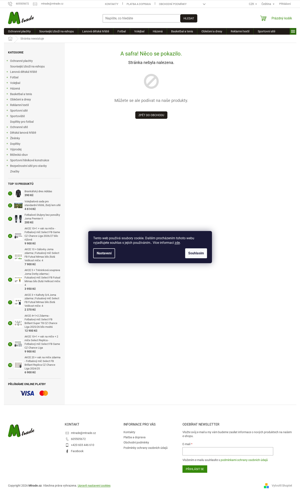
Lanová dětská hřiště (23, 71)
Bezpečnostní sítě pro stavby (28, 165)
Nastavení (104, 253)
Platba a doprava (139, 4)
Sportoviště (17, 116)
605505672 (78, 439)
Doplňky (15, 143)
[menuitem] (19, 31)
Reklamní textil (19, 105)
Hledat (189, 18)
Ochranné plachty (21, 60)
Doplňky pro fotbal (22, 121)
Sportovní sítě (19, 110)
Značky (14, 171)
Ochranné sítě (19, 127)
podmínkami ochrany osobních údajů (244, 460)
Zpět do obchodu (151, 115)
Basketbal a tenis (21, 94)
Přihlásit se (195, 469)
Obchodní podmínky (173, 4)
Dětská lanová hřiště (23, 132)
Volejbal (15, 83)
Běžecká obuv (19, 154)
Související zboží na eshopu (27, 66)
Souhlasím (196, 253)
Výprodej (15, 149)
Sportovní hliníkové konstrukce (29, 160)
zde (177, 243)
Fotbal (14, 77)
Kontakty (111, 4)
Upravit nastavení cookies (94, 485)
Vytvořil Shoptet (282, 485)
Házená (15, 88)
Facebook (77, 451)
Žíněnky (15, 138)
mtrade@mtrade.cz (83, 433)
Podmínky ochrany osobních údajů (146, 447)
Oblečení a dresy (20, 99)
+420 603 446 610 (82, 445)
